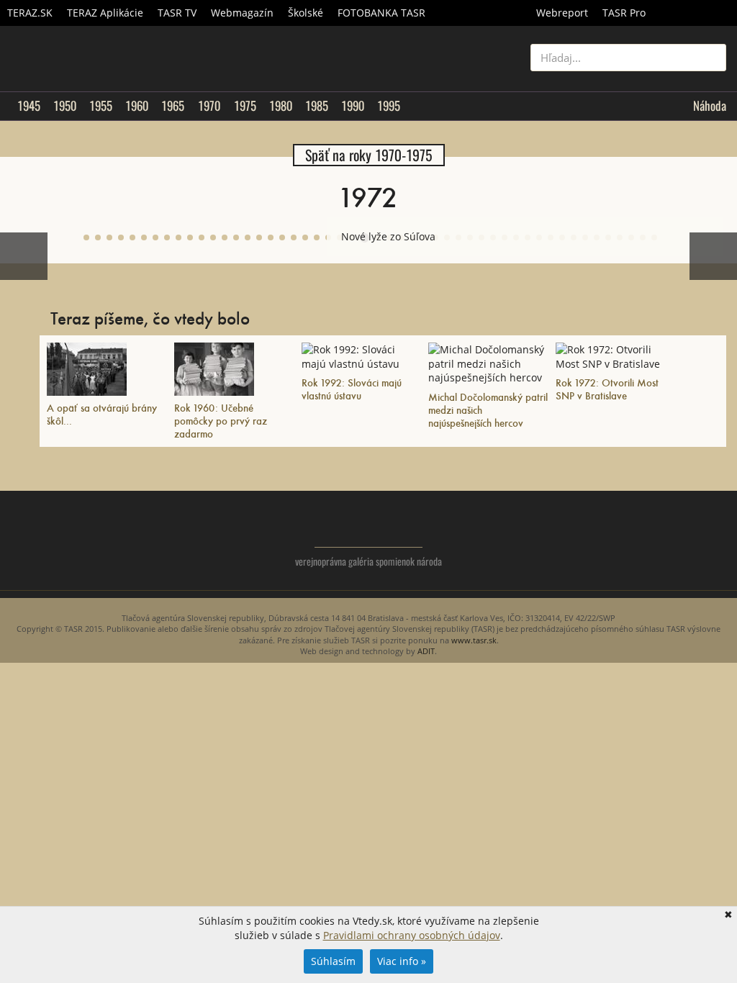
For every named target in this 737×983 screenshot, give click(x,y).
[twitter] (657, 538)
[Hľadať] (710, 57)
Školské (305, 12)
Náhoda (709, 105)
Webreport (562, 12)
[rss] (715, 538)
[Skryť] (711, 228)
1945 (28, 105)
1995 (388, 105)
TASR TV (177, 12)
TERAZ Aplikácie (105, 12)
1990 (352, 105)
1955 (100, 105)
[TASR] (695, 13)
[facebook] (686, 538)
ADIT (426, 650)
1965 (172, 105)
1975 (245, 105)
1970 (209, 105)
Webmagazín (242, 12)
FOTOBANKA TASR (381, 12)
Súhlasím (333, 961)
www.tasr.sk (474, 640)
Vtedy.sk (369, 526)
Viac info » (401, 961)
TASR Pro (624, 12)
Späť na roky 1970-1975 (369, 155)
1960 (136, 105)
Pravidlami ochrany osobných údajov (411, 935)
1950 (64, 105)
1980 (280, 105)
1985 (316, 105)
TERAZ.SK (30, 12)
